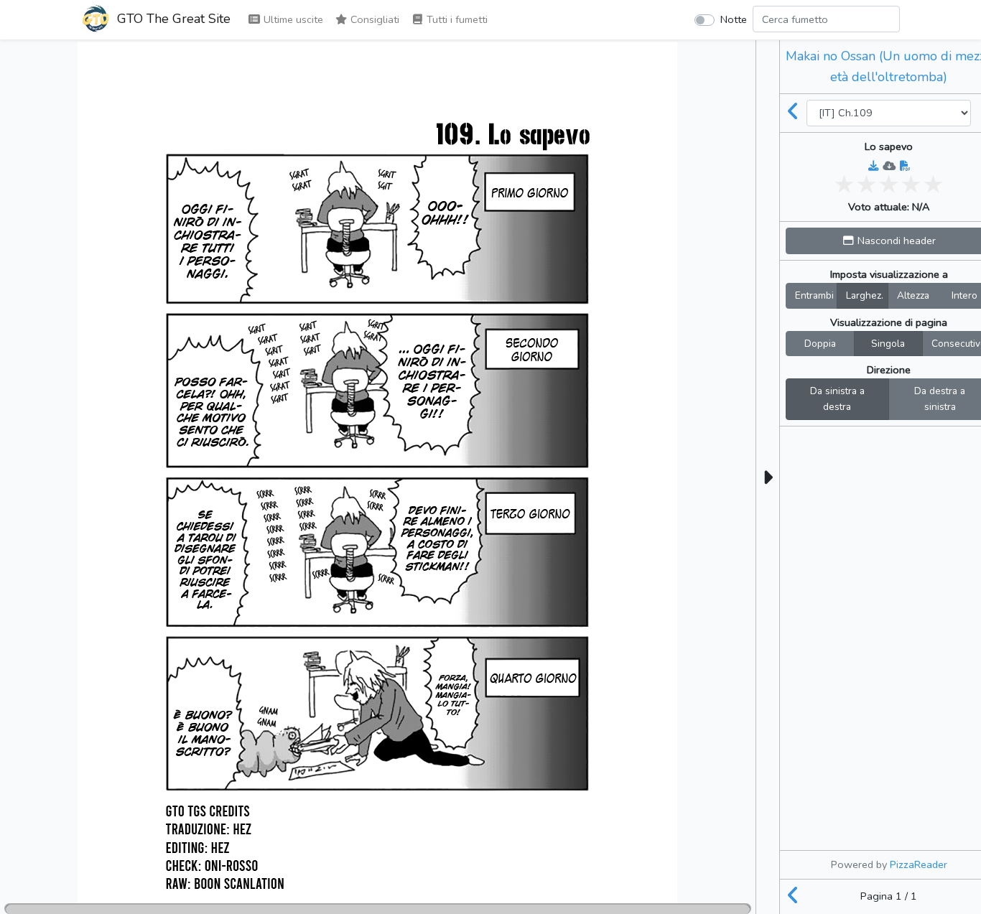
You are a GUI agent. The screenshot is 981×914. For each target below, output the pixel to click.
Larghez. (864, 295)
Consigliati (373, 19)
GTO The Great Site (172, 18)
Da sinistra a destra (837, 399)
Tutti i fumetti (456, 19)
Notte (733, 19)
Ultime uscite (292, 19)
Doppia (820, 343)
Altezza (913, 295)
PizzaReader (918, 864)
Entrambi (814, 295)
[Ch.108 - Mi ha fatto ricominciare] (793, 112)
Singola (888, 343)
